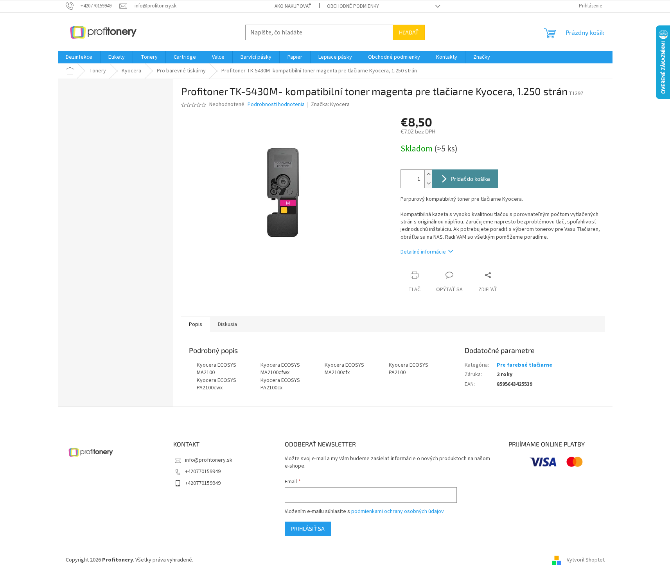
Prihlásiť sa (308, 528)
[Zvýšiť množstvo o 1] (428, 174)
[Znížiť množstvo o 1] (428, 183)
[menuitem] (79, 57)
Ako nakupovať (293, 6)
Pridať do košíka (470, 178)
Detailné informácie (423, 252)
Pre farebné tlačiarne (524, 365)
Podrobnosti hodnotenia (276, 104)
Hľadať (409, 32)
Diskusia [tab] (227, 324)
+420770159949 (203, 471)
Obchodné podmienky (353, 6)
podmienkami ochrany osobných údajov (397, 511)
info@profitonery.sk (208, 460)
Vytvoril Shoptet (586, 560)
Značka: (330, 104)
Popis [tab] (195, 324)
